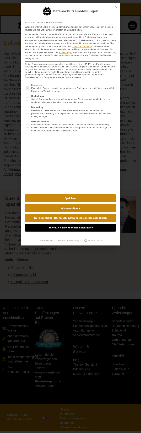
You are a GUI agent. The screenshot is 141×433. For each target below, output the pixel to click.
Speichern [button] (71, 198)
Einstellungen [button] (65, 52)
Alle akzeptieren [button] (70, 208)
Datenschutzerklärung (82, 46)
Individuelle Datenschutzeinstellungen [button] (70, 227)
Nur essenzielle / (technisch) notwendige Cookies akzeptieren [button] (70, 217)
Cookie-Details (46, 240)
